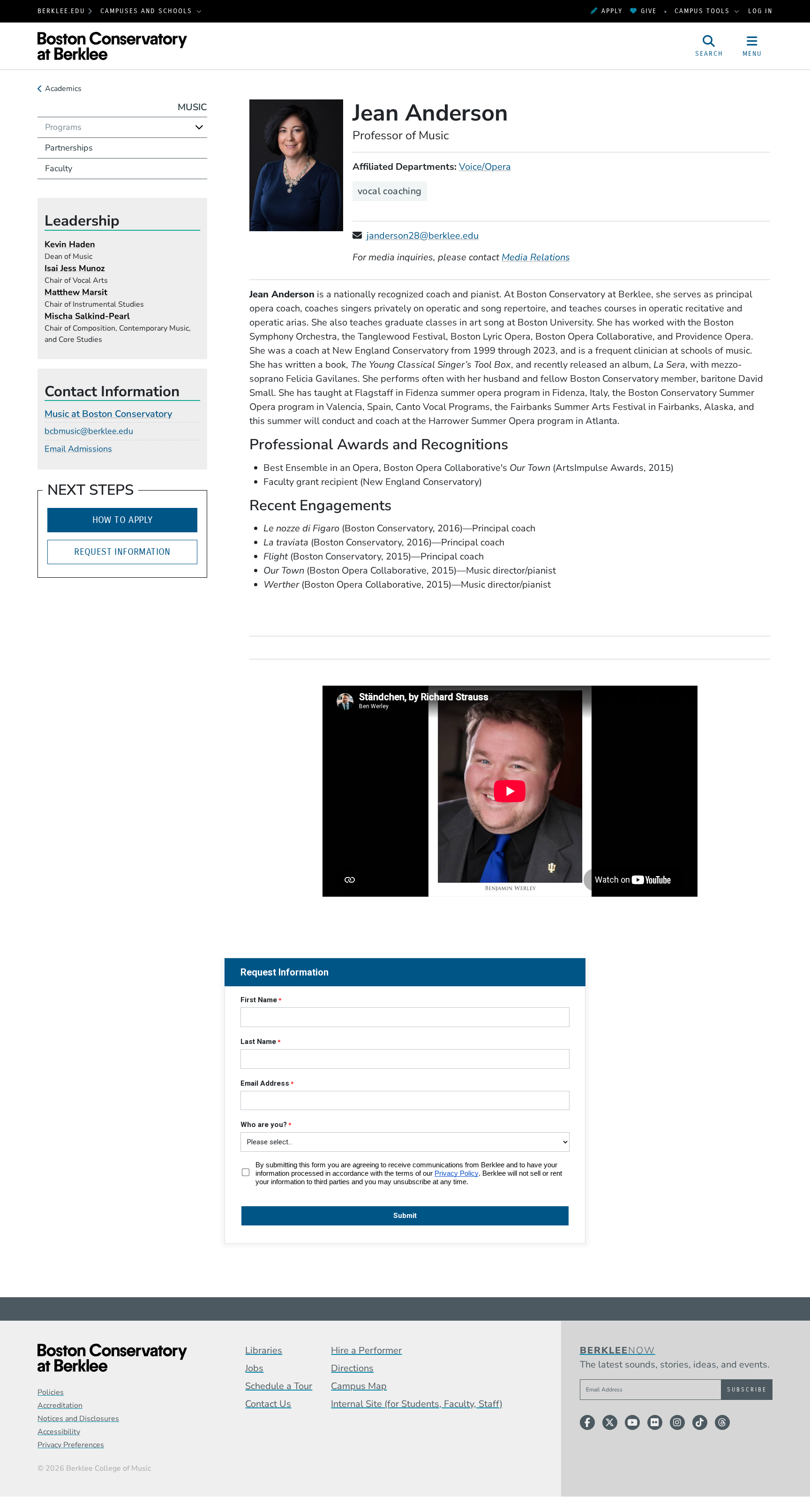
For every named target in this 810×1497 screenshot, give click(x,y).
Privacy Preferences (71, 1445)
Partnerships (69, 147)
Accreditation (60, 1405)
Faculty (58, 168)
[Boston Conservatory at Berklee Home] (112, 1358)
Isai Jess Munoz (75, 268)
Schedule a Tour (278, 1386)
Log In (760, 11)
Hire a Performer (366, 1350)
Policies (51, 1392)
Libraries (263, 1350)
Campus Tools (704, 11)
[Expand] (199, 127)
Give (649, 11)
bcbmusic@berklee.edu (89, 431)
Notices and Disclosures (78, 1419)
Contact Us (268, 1404)
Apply (611, 11)
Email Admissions (78, 448)
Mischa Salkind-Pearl (87, 316)
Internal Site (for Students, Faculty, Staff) (416, 1404)
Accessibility (59, 1432)
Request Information (122, 551)
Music (192, 107)
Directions (352, 1368)
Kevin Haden (70, 244)
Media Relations (536, 257)
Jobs (254, 1368)
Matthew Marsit (76, 292)
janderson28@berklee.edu (423, 235)
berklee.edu (61, 11)
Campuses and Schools (147, 11)
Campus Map (359, 1386)
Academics (63, 88)
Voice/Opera (485, 166)
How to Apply (122, 519)
